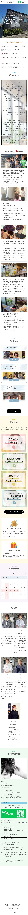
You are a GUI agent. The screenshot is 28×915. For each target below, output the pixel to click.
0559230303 (23, 1)
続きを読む (14, 359)
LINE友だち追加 (19, 1)
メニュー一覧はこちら (14, 511)
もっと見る (14, 411)
